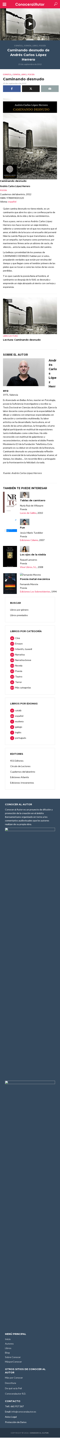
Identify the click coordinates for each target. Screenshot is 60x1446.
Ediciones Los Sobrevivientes (35, 591)
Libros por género (19, 609)
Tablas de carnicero (32, 500)
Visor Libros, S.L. (28, 567)
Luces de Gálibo (28, 512)
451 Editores (17, 760)
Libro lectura (10, 336)
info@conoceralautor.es (24, 1411)
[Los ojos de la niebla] (10, 556)
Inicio (8, 1339)
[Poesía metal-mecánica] (10, 583)
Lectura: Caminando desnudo (22, 339)
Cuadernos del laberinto (22, 771)
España (27, 45)
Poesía (42, 45)
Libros (8, 1348)
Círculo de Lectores (20, 766)
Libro (35, 45)
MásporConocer (13, 1361)
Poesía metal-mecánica (35, 579)
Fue (22, 527)
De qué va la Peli (13, 1388)
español (18, 45)
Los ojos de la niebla (33, 554)
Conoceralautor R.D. (15, 1393)
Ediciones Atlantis (19, 777)
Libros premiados (19, 615)
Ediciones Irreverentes (22, 782)
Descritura (10, 1383)
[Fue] (10, 529)
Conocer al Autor (39, 1433)
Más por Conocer (14, 1377)
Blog (7, 1352)
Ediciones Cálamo (29, 540)
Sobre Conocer (13, 1357)
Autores (9, 1343)
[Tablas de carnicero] (10, 502)
